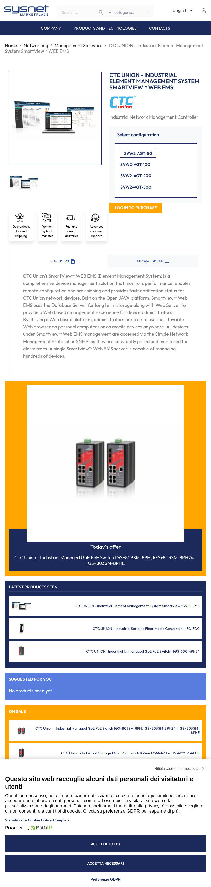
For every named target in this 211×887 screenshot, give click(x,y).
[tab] (63, 261)
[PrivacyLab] (41, 827)
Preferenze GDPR (105, 879)
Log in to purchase (136, 207)
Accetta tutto (105, 844)
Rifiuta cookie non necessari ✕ (180, 768)
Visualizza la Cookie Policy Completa (37, 820)
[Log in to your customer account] (204, 10)
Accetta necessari (105, 863)
